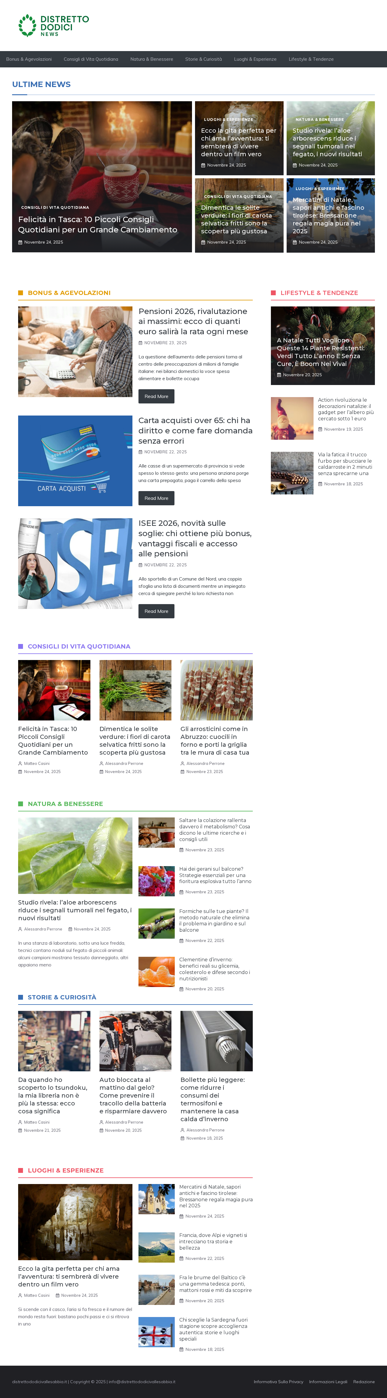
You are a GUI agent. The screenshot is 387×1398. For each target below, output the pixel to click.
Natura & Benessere (151, 59)
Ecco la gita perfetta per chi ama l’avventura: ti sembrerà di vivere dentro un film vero (69, 1276)
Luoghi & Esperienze (255, 59)
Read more (156, 396)
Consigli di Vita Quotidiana (91, 59)
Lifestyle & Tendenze (311, 59)
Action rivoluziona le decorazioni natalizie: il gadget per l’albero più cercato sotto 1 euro (346, 409)
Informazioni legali (328, 1381)
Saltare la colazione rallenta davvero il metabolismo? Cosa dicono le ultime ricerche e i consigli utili (214, 829)
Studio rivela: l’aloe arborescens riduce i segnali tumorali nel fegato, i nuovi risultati (75, 910)
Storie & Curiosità (203, 59)
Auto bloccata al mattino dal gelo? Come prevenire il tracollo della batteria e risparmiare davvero (133, 1095)
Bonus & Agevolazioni (29, 59)
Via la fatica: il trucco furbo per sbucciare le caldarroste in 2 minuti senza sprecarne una (345, 464)
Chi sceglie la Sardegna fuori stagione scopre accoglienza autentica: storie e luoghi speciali (213, 1329)
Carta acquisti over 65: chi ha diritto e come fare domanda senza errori (195, 431)
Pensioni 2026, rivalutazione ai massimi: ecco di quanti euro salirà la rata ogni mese (193, 321)
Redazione (364, 1381)
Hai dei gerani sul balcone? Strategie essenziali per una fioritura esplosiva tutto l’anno (215, 875)
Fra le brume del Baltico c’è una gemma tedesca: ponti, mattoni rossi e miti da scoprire (215, 1284)
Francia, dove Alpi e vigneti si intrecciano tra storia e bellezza (213, 1241)
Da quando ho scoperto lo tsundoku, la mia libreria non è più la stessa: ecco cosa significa (52, 1095)
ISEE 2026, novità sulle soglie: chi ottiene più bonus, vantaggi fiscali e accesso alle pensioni (195, 538)
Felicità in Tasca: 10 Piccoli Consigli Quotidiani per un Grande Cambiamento (97, 225)
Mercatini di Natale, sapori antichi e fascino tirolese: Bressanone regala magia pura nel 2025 (328, 215)
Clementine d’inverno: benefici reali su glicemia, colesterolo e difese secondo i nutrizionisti (214, 969)
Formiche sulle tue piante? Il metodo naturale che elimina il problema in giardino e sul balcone (214, 920)
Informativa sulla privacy (278, 1381)
